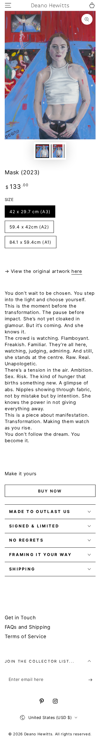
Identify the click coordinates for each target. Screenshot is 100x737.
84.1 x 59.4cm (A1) (30, 242)
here (76, 271)
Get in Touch (20, 617)
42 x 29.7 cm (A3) (30, 211)
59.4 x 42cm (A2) (29, 227)
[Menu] (8, 5)
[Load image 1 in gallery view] (42, 151)
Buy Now (50, 491)
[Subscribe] (91, 679)
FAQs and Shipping (28, 627)
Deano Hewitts (38, 734)
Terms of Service (26, 636)
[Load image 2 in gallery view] (57, 151)
